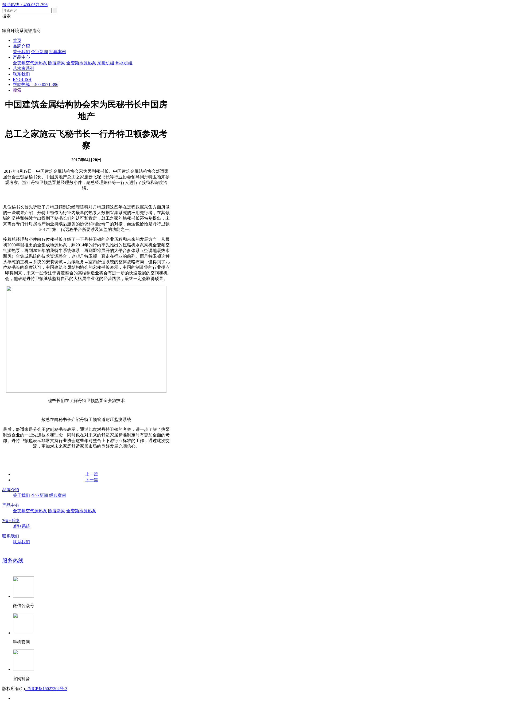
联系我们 (21, 74)
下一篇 (91, 480)
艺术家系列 (23, 68)
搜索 (17, 90)
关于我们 (21, 51)
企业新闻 (39, 51)
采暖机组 (105, 63)
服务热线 (13, 561)
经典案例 (57, 51)
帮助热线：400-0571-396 (25, 4)
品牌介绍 (21, 46)
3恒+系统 (11, 520)
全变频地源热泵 (81, 63)
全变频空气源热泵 (30, 63)
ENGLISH (22, 79)
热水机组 (124, 63)
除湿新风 (56, 63)
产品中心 (21, 57)
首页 (17, 40)
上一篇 (91, 474)
